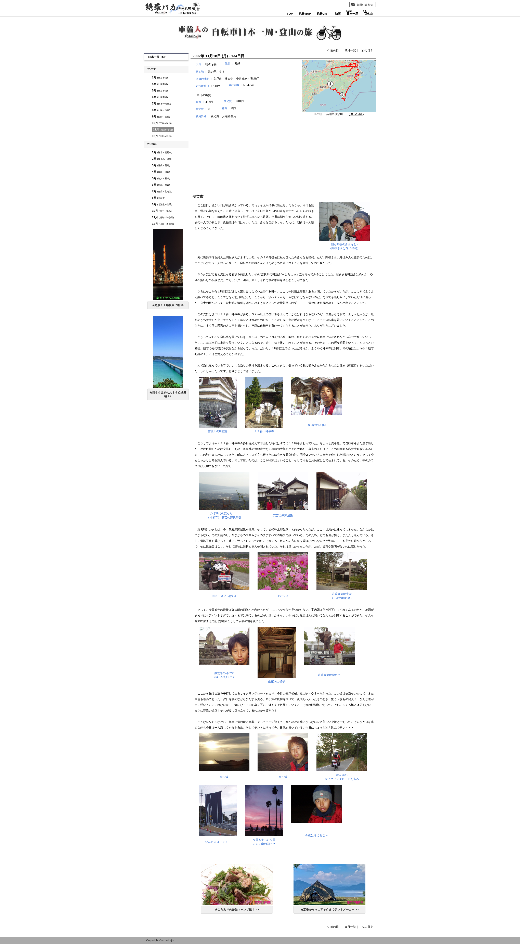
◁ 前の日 (333, 50)
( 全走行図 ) (356, 114)
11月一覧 (350, 50)
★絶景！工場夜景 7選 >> (168, 305)
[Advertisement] (283, 152)
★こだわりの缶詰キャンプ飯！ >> (237, 909)
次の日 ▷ (368, 50)
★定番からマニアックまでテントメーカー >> (329, 909)
